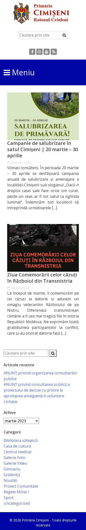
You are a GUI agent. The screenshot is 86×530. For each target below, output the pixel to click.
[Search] (64, 35)
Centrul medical (17, 451)
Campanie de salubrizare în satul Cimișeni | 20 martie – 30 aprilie (42, 149)
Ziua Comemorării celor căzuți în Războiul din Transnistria (42, 278)
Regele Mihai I (16, 491)
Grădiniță (12, 474)
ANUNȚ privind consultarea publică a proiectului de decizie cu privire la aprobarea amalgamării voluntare (37, 390)
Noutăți (10, 480)
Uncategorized (17, 503)
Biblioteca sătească (21, 440)
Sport (9, 497)
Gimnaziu (12, 469)
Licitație (10, 401)
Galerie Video (15, 463)
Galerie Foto (14, 457)
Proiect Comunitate (21, 486)
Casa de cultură (17, 446)
